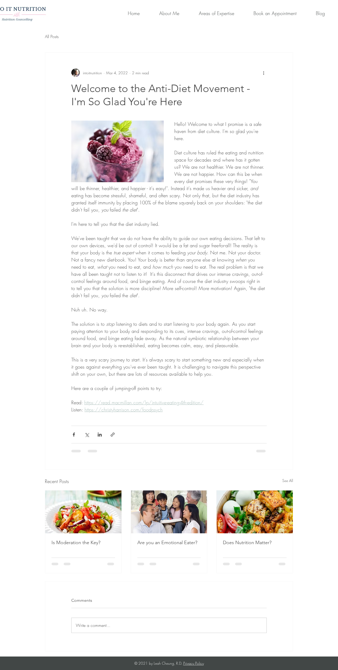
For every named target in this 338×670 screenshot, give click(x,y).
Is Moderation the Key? (75, 542)
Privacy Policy (193, 663)
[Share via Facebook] (73, 434)
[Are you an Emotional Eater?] (169, 511)
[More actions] (263, 73)
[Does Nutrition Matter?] (255, 511)
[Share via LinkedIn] (99, 434)
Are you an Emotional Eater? (167, 542)
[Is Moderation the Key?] (83, 511)
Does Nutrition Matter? (247, 542)
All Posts (52, 36)
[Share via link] (112, 434)
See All (287, 480)
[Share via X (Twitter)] (86, 434)
